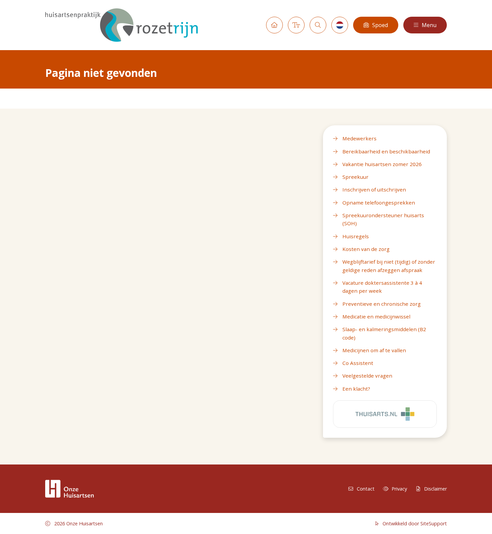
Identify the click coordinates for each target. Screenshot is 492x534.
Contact (366, 489)
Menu (429, 25)
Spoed (380, 25)
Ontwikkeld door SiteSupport (414, 523)
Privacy (399, 489)
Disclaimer (435, 489)
